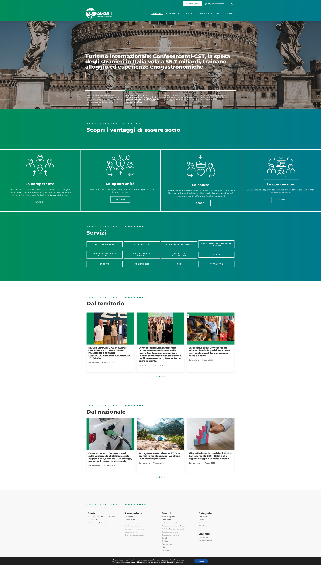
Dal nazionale (94, 463)
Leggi (92, 75)
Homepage (157, 13)
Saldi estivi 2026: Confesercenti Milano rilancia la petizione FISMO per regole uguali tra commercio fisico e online (159, 351)
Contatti (230, 13)
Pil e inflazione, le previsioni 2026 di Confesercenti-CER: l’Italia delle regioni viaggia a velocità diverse (160, 456)
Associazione (173, 13)
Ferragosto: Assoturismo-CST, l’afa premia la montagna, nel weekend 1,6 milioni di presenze (109, 456)
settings (179, 562)
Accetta (201, 561)
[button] (232, 4)
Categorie (204, 13)
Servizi (189, 13)
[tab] (104, 100)
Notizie (219, 13)
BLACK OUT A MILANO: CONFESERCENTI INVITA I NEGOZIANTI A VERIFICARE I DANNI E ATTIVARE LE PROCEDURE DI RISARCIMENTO (210, 353)
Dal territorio (93, 365)
